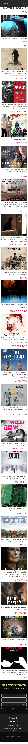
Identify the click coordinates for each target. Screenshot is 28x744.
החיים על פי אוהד (18, 311)
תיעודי (11, 725)
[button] (26, 3)
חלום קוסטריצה (19, 346)
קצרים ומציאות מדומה (14, 727)
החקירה (23, 45)
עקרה (24, 11)
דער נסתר (22, 544)
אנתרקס (23, 176)
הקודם (25, 677)
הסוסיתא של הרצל (18, 111)
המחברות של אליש (17, 244)
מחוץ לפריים (21, 579)
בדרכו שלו (22, 513)
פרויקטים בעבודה (19, 728)
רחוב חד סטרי (20, 481)
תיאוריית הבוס (20, 448)
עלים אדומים (21, 78)
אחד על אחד (21, 612)
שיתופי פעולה (14, 730)
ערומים (23, 644)
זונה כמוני (22, 211)
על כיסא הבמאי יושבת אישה (16, 415)
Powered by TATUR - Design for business (14, 737)
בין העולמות (21, 143)
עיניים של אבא (20, 381)
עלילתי (16, 725)
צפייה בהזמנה (8, 728)
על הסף (23, 277)
